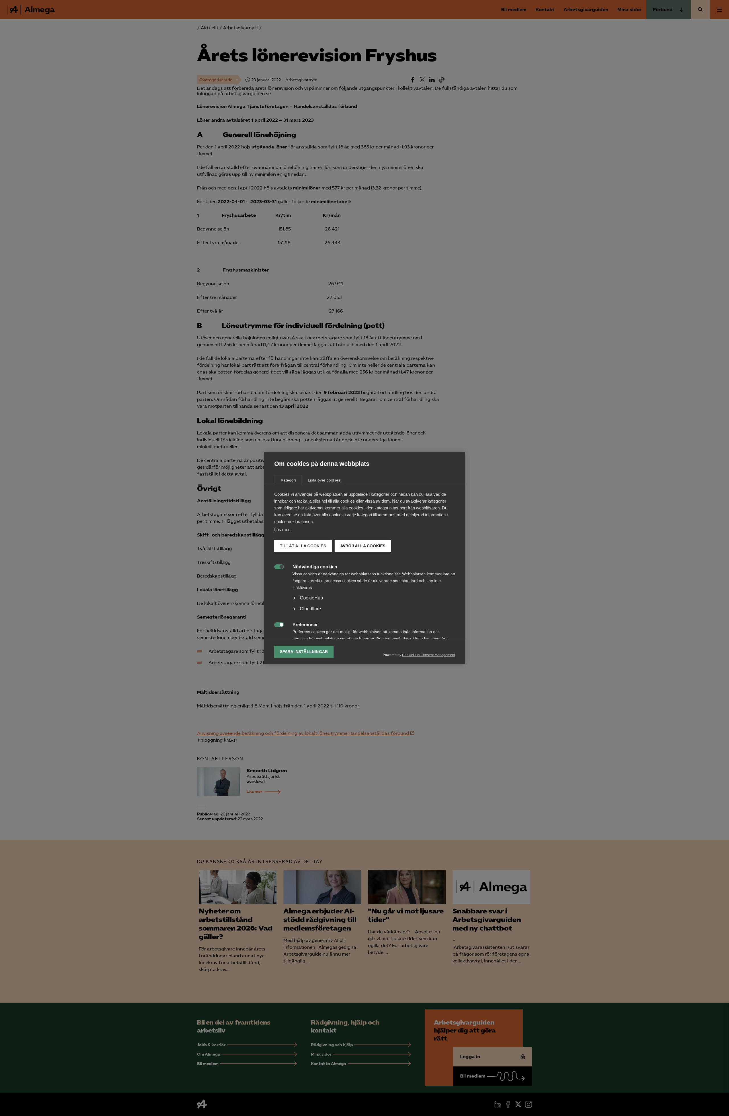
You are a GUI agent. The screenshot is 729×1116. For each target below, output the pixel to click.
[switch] (276, 566)
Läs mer (282, 529)
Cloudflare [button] (310, 608)
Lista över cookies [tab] (324, 480)
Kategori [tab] (288, 480)
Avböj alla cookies (362, 546)
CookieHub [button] (311, 597)
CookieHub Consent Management (428, 655)
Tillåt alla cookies (303, 546)
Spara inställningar (304, 652)
